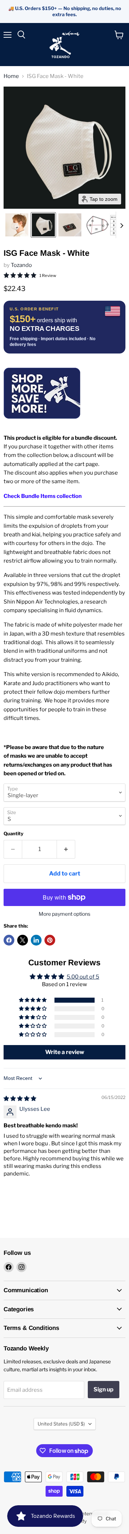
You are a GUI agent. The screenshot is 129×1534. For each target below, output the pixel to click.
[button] (17, 225)
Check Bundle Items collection (43, 496)
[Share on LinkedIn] (36, 940)
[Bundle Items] (42, 423)
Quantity (13, 833)
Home (11, 76)
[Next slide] (121, 225)
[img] (20, 1098)
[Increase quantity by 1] (66, 849)
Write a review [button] (64, 1052)
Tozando (21, 265)
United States (61, 1424)
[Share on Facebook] (9, 940)
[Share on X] (22, 940)
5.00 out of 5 (83, 977)
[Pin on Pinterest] (49, 940)
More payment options (64, 914)
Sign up (104, 1389)
